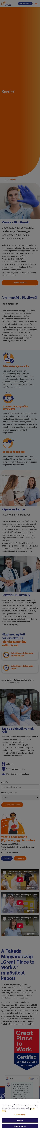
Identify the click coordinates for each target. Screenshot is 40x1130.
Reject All (20, 1120)
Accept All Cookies (20, 1126)
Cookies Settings (19, 1114)
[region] (20, 1114)
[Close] (37, 1102)
